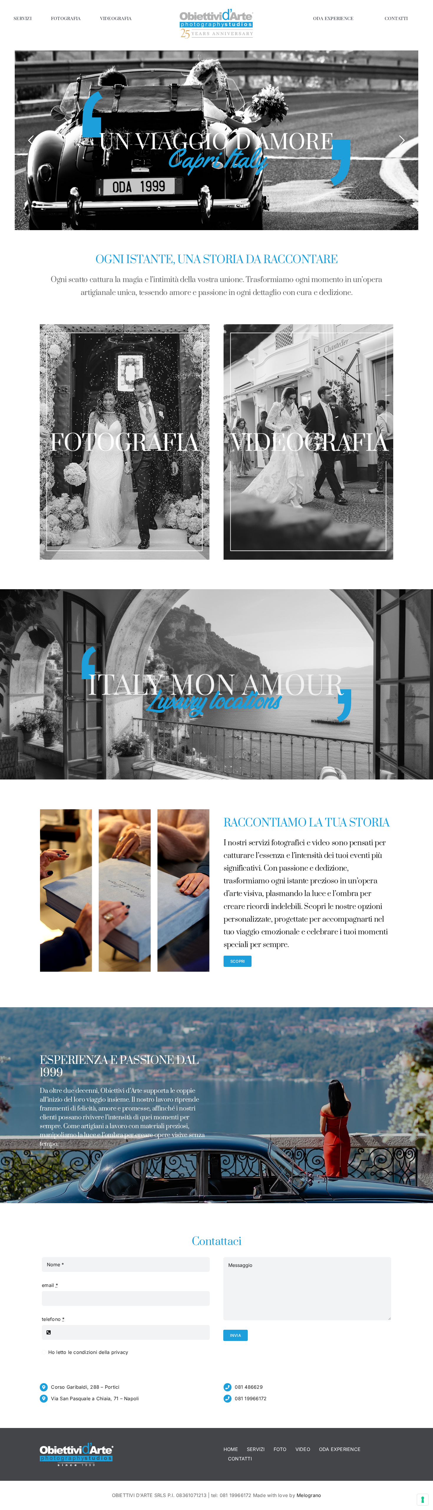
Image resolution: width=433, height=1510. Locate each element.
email (50, 1285)
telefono (53, 1319)
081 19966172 (251, 1398)
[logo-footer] (76, 1445)
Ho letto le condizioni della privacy (88, 1352)
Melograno (309, 1495)
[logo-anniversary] (216, 11)
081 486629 (248, 1387)
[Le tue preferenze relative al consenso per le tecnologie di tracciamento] (422, 1499)
